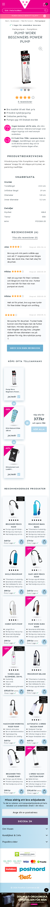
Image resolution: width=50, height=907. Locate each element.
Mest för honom (27, 21)
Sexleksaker (15, 21)
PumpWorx (32, 29)
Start (7, 21)
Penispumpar (40, 21)
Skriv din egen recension (25, 348)
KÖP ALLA (39, 429)
